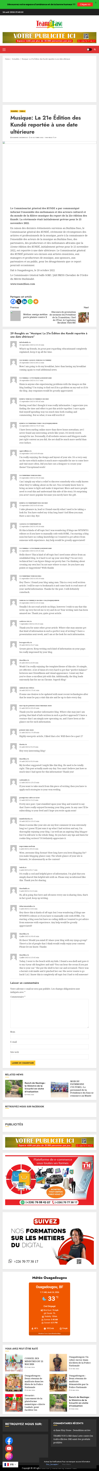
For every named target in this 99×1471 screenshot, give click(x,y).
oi (54, 1430)
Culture (22, 111)
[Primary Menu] (4, 49)
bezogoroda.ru (25, 642)
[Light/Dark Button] (89, 49)
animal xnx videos (26, 688)
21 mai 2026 (30, 1367)
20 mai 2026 (30, 1390)
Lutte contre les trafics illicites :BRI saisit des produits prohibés (73, 1439)
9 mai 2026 (30, 1095)
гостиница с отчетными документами (35, 378)
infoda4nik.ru (25, 342)
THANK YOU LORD (62, 1435)
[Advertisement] (49, 81)
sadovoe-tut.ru (25, 621)
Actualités (14, 111)
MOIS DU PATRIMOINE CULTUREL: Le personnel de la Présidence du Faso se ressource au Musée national (81, 1090)
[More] (35, 301)
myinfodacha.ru (25, 819)
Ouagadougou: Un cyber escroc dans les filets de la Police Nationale (80, 1361)
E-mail (13, 1041)
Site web (14, 1052)
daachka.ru (24, 660)
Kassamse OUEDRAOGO (20, 138)
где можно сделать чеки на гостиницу (35, 360)
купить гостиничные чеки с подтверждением (38, 423)
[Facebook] (13, 301)
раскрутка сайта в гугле (29, 798)
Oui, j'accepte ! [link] (52, 1464)
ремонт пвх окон (26, 730)
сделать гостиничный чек (30, 524)
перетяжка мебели (27, 846)
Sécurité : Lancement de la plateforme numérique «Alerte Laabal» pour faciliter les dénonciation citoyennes (35, 1405)
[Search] (94, 49)
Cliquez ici (85, 4)
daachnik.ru (24, 888)
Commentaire (17, 996)
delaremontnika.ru (27, 906)
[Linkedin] (24, 301)
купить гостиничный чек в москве (33, 503)
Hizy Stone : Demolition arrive (75, 1430)
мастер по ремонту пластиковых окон (35, 706)
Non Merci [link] (66, 1464)
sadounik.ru (24, 780)
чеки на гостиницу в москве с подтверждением (39, 600)
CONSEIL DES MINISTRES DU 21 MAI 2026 (34, 1361)
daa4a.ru (23, 744)
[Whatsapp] (30, 301)
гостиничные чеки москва (30, 475)
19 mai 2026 (75, 1390)
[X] (18, 301)
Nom (12, 1031)
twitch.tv (22, 867)
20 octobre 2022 (37, 138)
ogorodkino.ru (25, 451)
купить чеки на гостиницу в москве (34, 399)
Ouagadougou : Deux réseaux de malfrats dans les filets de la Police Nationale (34, 1381)
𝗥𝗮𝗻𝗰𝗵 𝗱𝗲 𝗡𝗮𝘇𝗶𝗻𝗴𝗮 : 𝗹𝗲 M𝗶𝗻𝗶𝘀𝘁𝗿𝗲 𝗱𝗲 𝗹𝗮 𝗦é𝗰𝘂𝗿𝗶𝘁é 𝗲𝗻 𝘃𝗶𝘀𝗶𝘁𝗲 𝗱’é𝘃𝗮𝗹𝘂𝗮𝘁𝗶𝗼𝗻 (35, 1087)
